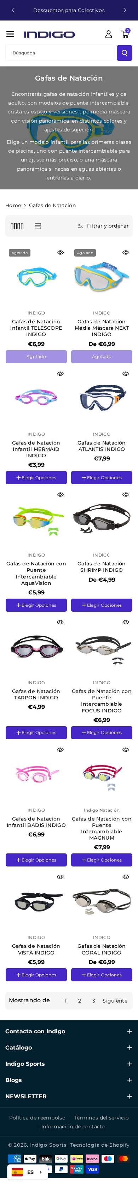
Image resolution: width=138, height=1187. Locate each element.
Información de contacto (73, 1126)
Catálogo (18, 1047)
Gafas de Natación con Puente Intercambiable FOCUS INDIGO (102, 701)
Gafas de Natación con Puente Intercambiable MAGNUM (102, 828)
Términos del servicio (101, 1118)
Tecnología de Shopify (100, 1145)
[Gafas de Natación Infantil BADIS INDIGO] (36, 774)
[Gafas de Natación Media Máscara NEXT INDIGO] (102, 276)
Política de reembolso (37, 1118)
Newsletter (26, 1096)
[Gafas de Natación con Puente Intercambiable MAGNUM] (102, 774)
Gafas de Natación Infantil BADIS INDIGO (36, 822)
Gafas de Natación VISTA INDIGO (36, 949)
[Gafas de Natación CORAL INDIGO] (102, 901)
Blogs (13, 1080)
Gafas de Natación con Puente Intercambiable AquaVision (36, 573)
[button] (10, 34)
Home (13, 205)
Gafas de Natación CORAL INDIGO (101, 949)
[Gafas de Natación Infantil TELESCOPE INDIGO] (36, 276)
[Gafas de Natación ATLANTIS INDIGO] (102, 398)
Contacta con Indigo (35, 1031)
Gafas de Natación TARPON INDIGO (36, 694)
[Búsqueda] (124, 53)
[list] (38, 226)
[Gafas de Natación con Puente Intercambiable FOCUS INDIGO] (102, 646)
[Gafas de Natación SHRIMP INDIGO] (102, 519)
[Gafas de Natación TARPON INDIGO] (36, 646)
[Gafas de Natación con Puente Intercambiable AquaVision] (36, 519)
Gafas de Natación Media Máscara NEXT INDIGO (102, 327)
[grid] (17, 226)
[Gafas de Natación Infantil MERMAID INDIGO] (36, 398)
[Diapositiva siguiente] (125, 10)
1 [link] (66, 1001)
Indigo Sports (25, 1063)
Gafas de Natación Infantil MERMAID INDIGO (36, 449)
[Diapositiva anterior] (13, 10)
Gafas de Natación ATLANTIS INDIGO (101, 446)
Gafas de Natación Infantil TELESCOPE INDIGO (36, 327)
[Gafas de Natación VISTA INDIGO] (36, 901)
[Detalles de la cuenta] (108, 34)
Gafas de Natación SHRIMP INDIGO (101, 566)
